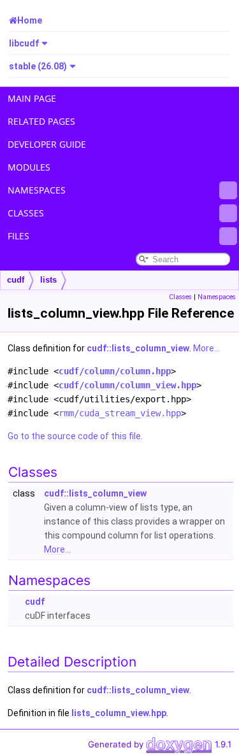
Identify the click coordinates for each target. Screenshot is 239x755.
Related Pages (41, 121)
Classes (26, 213)
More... (206, 348)
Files (18, 236)
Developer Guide (47, 144)
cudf (15, 280)
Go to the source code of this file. (75, 436)
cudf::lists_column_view (138, 348)
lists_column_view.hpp (118, 713)
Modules (29, 167)
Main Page (32, 98)
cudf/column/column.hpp (115, 371)
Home (29, 20)
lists (48, 280)
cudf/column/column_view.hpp (127, 385)
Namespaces (37, 190)
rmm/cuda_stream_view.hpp (120, 413)
